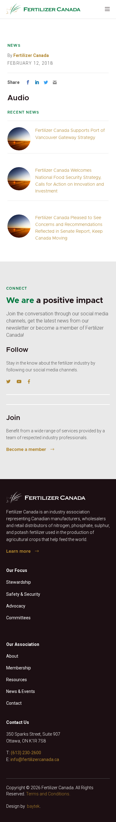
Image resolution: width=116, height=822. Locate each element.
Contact (14, 703)
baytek (33, 806)
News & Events (20, 691)
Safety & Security (23, 594)
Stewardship (18, 582)
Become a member (26, 450)
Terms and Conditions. (48, 793)
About (12, 656)
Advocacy (15, 606)
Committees (18, 617)
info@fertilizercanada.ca (35, 759)
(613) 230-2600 (26, 752)
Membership (18, 667)
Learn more (18, 551)
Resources (16, 679)
